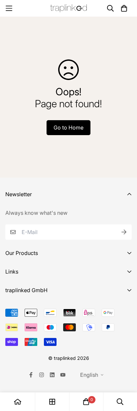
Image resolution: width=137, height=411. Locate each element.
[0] (86, 401)
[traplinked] (68, 8)
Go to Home (68, 127)
